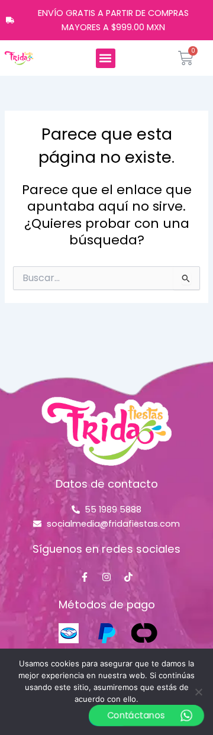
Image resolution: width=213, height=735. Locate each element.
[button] (105, 58)
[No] (198, 692)
